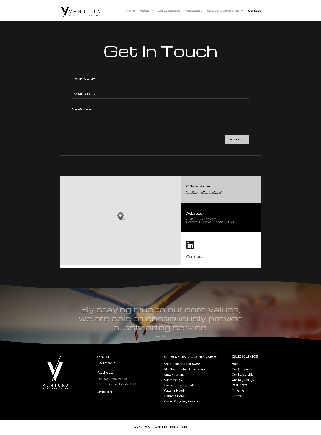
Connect (194, 256)
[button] (121, 216)
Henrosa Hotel (174, 396)
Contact (254, 10)
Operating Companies (223, 10)
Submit (237, 139)
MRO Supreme (174, 375)
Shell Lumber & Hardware (182, 364)
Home (130, 10)
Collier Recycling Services (181, 401)
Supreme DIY (173, 380)
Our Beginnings (243, 380)
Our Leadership (169, 10)
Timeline (238, 390)
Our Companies (243, 369)
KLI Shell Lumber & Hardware (184, 369)
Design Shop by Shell (179, 385)
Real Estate (193, 10)
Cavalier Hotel (174, 391)
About (144, 10)
